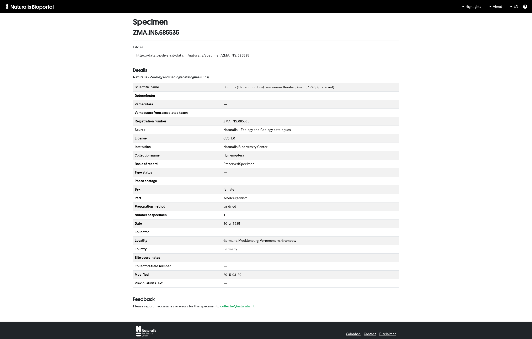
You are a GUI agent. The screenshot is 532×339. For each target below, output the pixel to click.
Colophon (353, 334)
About (497, 6)
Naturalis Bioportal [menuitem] (32, 7)
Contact (370, 334)
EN (516, 6)
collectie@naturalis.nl (237, 306)
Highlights (473, 6)
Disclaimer (387, 334)
